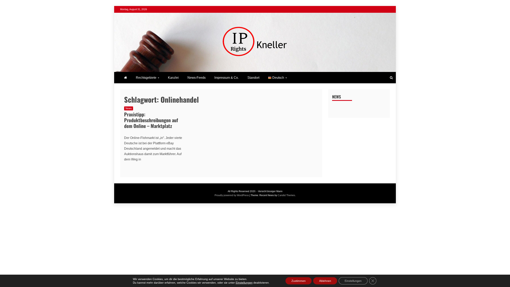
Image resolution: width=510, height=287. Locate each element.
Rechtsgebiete (146, 77)
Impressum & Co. (226, 77)
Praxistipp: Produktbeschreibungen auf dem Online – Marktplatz (151, 120)
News (129, 108)
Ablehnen (325, 280)
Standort (253, 77)
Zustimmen (298, 280)
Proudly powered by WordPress (232, 195)
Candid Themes (286, 195)
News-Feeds (196, 77)
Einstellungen (244, 282)
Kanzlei (173, 77)
